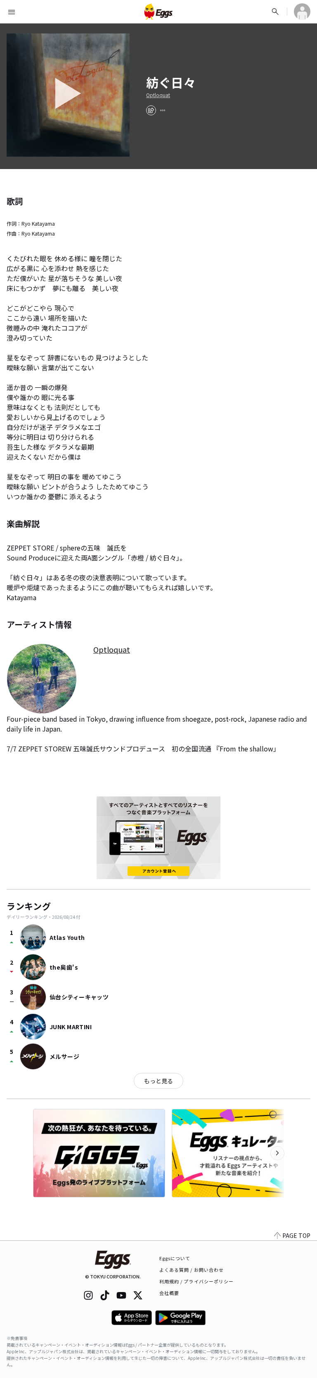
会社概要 (169, 1293)
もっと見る (158, 1081)
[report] (163, 110)
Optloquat (158, 95)
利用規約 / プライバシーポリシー (196, 1281)
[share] (151, 110)
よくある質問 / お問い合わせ (191, 1269)
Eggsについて (175, 1258)
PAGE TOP (296, 1235)
